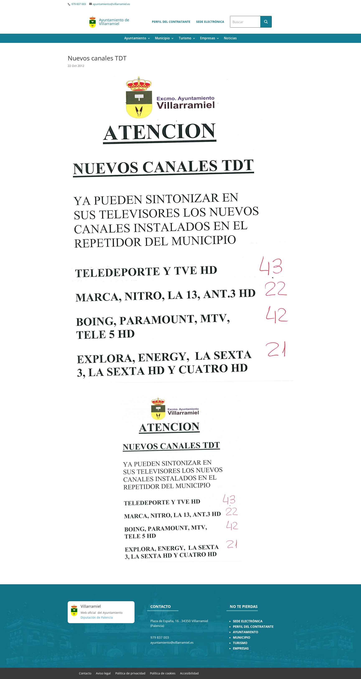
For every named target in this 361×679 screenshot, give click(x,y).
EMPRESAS (241, 648)
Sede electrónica (210, 22)
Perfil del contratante (171, 22)
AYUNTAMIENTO (245, 632)
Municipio (162, 38)
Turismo (185, 38)
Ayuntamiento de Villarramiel (114, 21)
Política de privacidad (130, 673)
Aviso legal (103, 673)
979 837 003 (78, 4)
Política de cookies (162, 673)
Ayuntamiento (135, 38)
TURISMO (240, 643)
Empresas (207, 38)
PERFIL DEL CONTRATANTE (253, 626)
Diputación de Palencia (97, 617)
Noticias (230, 38)
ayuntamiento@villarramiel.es (111, 4)
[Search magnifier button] (266, 21)
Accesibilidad (189, 673)
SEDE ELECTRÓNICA (247, 621)
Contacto (85, 673)
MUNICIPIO (241, 637)
